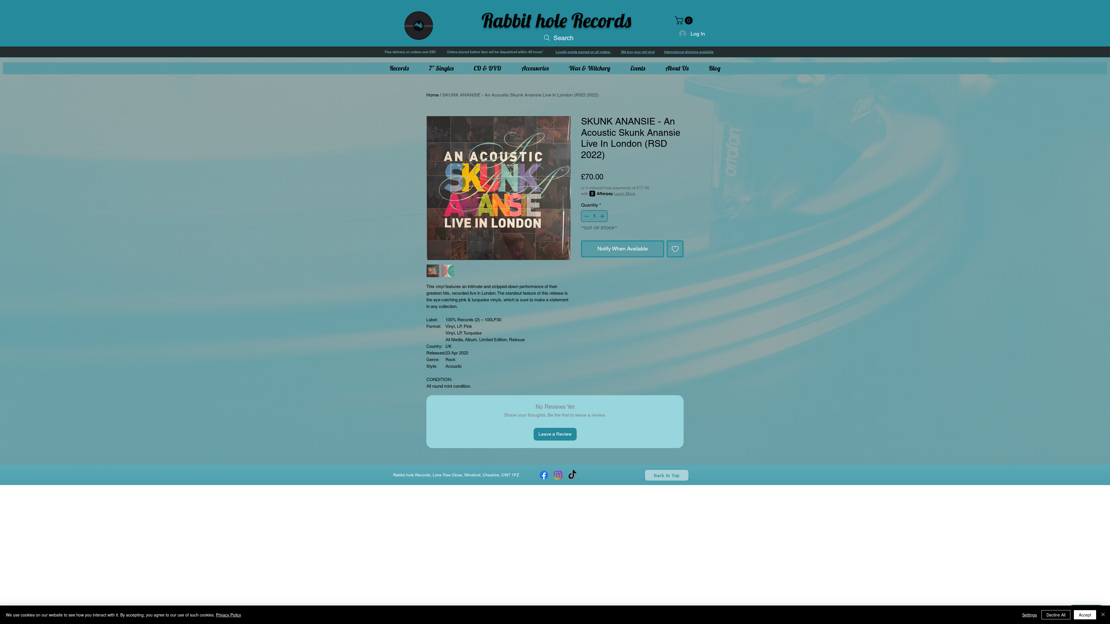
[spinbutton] (594, 216)
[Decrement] (586, 216)
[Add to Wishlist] (675, 248)
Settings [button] (1029, 615)
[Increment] (603, 216)
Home (432, 95)
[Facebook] (544, 475)
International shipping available (688, 52)
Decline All (1055, 615)
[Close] (1103, 614)
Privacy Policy (228, 615)
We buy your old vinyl (637, 52)
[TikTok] (572, 475)
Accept (1085, 615)
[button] (685, 20)
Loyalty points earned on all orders (584, 52)
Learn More (624, 193)
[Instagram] (558, 475)
